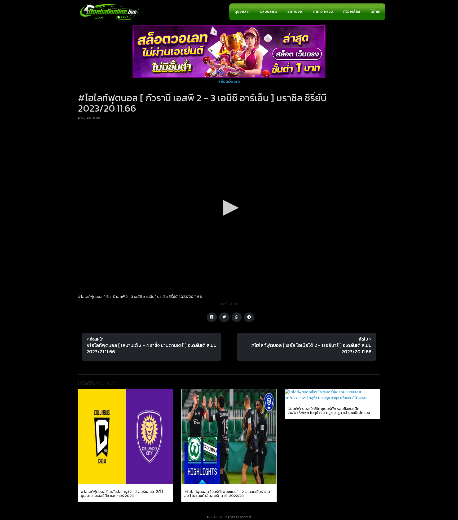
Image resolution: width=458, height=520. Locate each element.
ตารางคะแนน (323, 11)
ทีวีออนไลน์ (351, 11)
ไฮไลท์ (375, 11)
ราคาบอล (294, 11)
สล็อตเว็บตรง (229, 81)
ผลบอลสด (268, 11)
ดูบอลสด (242, 11)
